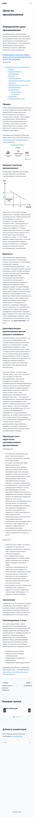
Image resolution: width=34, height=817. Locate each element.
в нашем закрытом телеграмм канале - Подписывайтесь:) (16, 140)
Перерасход (28, 684)
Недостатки (15, 94)
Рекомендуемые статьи (16, 98)
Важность (11, 76)
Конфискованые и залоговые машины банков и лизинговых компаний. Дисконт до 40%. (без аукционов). (17, 57)
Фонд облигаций (11, 708)
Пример (11, 69)
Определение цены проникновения (17, 67)
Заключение (12, 96)
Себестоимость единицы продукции (7, 686)
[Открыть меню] (30, 3)
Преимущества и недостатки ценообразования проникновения (18, 87)
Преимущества (16, 92)
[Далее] (29, 710)
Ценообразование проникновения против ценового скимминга (19, 81)
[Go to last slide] (4, 710)
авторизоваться (17, 736)
